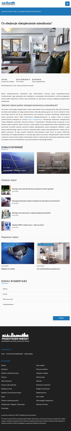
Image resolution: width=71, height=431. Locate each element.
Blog (3, 354)
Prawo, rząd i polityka (8, 385)
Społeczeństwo (41, 392)
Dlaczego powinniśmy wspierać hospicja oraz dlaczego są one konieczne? (36, 201)
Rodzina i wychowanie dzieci (11, 392)
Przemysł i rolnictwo (43, 385)
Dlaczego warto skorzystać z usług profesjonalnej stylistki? (31, 213)
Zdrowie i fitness (42, 404)
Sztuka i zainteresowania (9, 400)
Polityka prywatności (14, 354)
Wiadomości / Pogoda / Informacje (13, 404)
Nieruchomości (6, 381)
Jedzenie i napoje (42, 373)
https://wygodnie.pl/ (35, 119)
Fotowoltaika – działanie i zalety (14, 170)
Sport (3, 396)
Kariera (4, 377)
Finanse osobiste (42, 369)
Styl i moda (40, 396)
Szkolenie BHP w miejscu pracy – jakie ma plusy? (28, 225)
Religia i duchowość (43, 389)
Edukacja (4, 369)
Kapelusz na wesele (8, 269)
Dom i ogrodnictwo (38, 81)
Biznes (3, 365)
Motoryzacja (40, 377)
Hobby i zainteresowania (10, 373)
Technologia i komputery (44, 400)
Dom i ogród (40, 365)
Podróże (39, 381)
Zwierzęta (4, 408)
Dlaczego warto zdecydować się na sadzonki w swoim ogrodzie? (33, 189)
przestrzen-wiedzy (7, 81)
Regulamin (28, 354)
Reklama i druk (6, 389)
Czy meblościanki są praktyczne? (48, 269)
